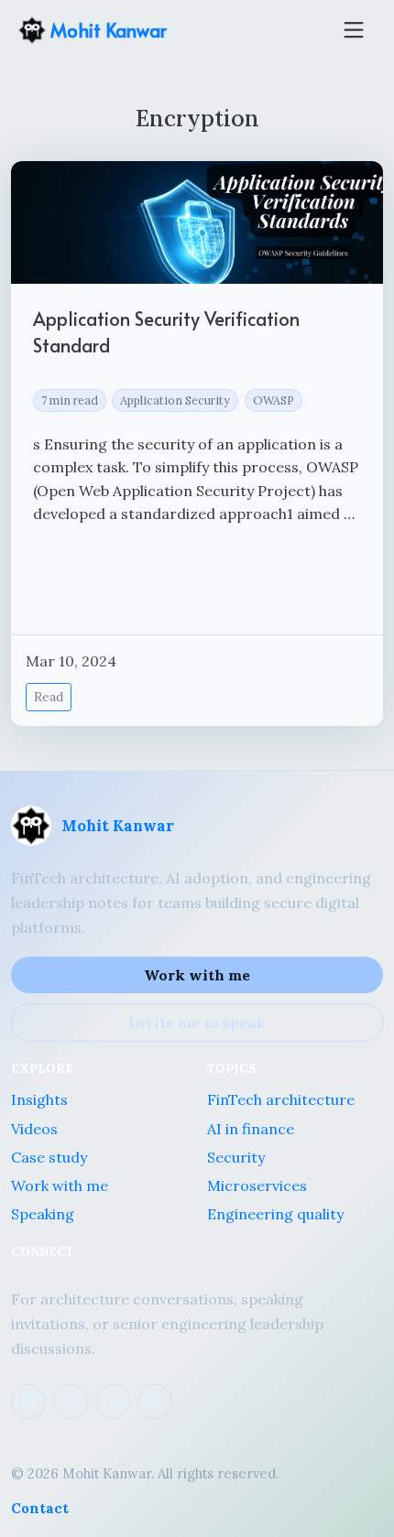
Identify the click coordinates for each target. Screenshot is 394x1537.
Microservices (257, 1185)
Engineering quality (275, 1214)
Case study (49, 1157)
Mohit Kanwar (106, 30)
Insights (39, 1099)
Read (48, 696)
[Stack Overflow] (112, 1401)
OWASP (273, 400)
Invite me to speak (197, 1022)
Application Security (175, 400)
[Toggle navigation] (354, 30)
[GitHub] (70, 1401)
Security (236, 1157)
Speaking (42, 1214)
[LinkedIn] (28, 1401)
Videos (34, 1129)
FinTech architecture (281, 1099)
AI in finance (250, 1129)
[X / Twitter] (154, 1401)
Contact (40, 1508)
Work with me (197, 975)
